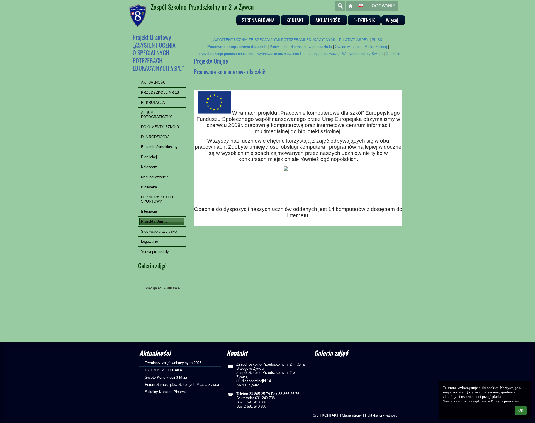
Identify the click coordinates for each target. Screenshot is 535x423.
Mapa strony (352, 415)
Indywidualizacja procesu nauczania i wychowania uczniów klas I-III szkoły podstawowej (267, 54)
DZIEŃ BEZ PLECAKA (163, 370)
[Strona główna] (351, 6)
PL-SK (377, 40)
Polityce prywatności (506, 401)
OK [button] (520, 410)
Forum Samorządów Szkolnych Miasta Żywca (182, 385)
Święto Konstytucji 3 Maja (166, 377)
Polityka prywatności (381, 415)
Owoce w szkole (348, 47)
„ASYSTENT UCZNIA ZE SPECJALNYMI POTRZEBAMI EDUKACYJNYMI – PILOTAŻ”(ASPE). (290, 40)
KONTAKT (330, 415)
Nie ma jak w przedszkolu (311, 47)
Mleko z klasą (375, 47)
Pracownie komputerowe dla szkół (237, 47)
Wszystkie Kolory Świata (362, 54)
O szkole (393, 54)
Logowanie (382, 5)
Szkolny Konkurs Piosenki (166, 392)
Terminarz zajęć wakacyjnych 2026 (173, 363)
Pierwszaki (278, 47)
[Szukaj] (340, 6)
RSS (315, 415)
